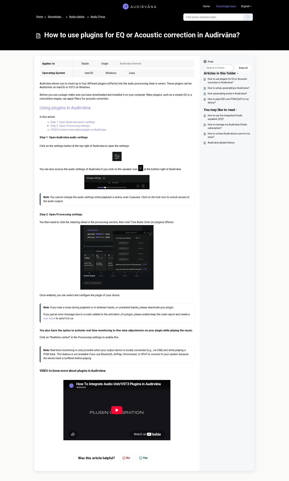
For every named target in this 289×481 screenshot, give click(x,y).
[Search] (248, 17)
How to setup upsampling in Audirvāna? (228, 88)
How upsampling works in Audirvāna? (227, 93)
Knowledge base (226, 6)
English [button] (245, 6)
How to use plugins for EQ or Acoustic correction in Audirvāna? (227, 81)
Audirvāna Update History (221, 142)
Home (206, 6)
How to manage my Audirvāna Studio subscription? (227, 126)
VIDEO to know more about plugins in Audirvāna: (78, 129)
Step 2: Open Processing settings (70, 125)
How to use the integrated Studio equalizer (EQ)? (225, 117)
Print (210, 61)
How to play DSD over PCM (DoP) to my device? (228, 101)
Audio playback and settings (85, 16)
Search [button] (243, 68)
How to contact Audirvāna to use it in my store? (229, 135)
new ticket (49, 318)
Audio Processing (101, 16)
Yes (145, 458)
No (128, 458)
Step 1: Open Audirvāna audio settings (72, 122)
